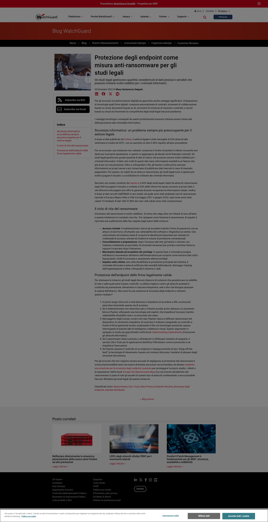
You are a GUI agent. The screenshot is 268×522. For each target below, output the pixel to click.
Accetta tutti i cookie (238, 516)
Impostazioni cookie (170, 516)
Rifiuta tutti (204, 516)
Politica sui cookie (28, 516)
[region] (134, 515)
